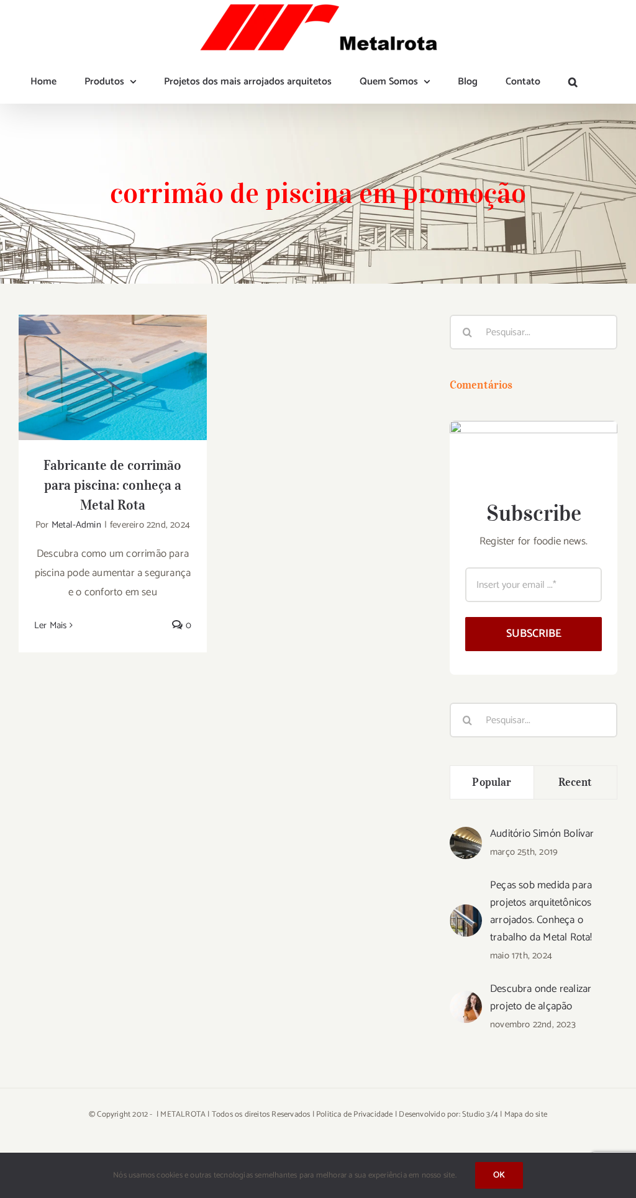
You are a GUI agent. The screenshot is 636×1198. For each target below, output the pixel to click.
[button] (573, 82)
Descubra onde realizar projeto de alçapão (540, 997)
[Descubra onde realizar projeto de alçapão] (466, 1000)
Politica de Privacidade (354, 1114)
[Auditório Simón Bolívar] (466, 836)
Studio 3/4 (480, 1114)
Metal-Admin (76, 525)
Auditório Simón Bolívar (542, 833)
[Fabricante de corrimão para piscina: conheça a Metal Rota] (113, 377)
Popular (491, 782)
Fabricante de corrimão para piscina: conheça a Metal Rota (113, 358)
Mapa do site (525, 1114)
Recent (575, 782)
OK (499, 1175)
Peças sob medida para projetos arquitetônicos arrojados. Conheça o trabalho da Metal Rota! (541, 911)
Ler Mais (50, 625)
